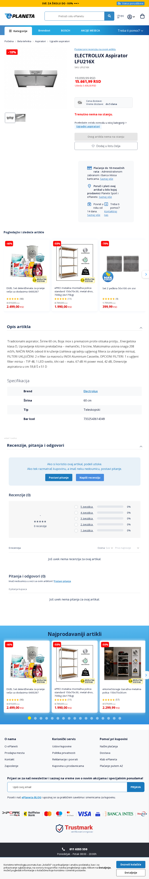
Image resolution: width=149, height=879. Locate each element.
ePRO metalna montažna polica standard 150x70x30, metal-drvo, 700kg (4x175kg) (74, 291)
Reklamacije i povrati (65, 759)
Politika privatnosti (63, 753)
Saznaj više (106, 179)
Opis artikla (19, 326)
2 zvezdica (86, 524)
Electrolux (91, 391)
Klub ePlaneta (108, 759)
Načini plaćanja (109, 746)
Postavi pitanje (59, 477)
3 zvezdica (86, 518)
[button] (122, 16)
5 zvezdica (86, 506)
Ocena (101, 547)
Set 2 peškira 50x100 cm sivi (119, 288)
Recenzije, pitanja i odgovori (35, 445)
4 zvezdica (86, 512)
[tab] (74, 327)
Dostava (105, 753)
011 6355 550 (78, 849)
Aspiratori (40, 41)
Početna (9, 41)
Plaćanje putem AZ (111, 766)
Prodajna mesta (15, 753)
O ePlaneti (11, 746)
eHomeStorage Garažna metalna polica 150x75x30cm (121, 690)
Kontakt (9, 759)
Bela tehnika (24, 41)
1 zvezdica (86, 530)
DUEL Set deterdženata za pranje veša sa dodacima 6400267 (26, 289)
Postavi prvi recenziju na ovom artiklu (95, 49)
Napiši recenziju (90, 477)
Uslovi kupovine (62, 746)
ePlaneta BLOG (31, 797)
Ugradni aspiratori (60, 41)
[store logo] (20, 16)
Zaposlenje (11, 766)
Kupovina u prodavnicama (68, 766)
